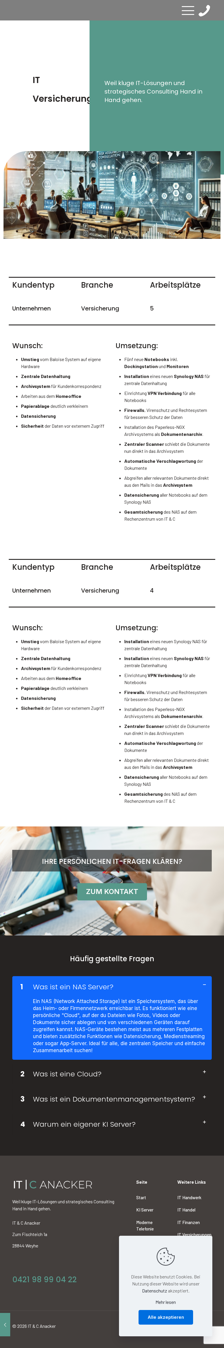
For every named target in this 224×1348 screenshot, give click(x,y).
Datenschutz (154, 1290)
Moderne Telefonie (145, 1226)
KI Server (144, 1209)
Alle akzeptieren (166, 1317)
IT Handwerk (189, 1197)
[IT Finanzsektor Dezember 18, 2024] (5, 1324)
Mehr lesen (165, 1302)
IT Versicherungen (194, 1234)
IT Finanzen (188, 1222)
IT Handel (186, 1209)
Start (141, 1197)
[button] (112, 1018)
